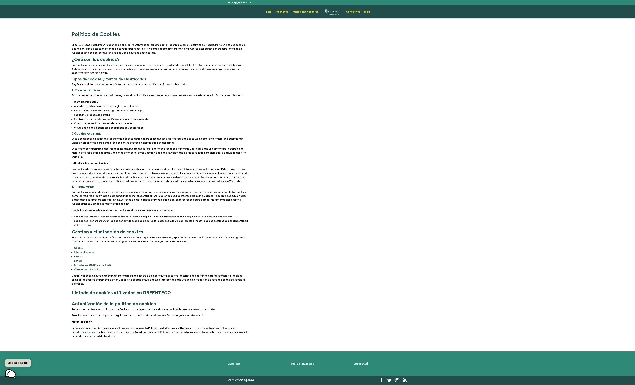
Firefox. (78, 256)
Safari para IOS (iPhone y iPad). (92, 265)
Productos (281, 12)
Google (78, 247)
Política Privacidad (303, 363)
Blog (367, 12)
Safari (78, 260)
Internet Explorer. (84, 252)
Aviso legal (235, 363)
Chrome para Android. (87, 269)
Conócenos (353, 12)
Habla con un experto (305, 12)
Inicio (268, 12)
